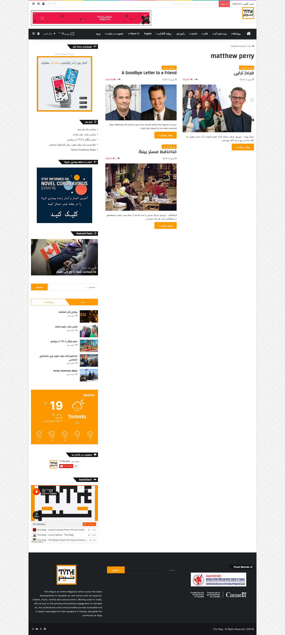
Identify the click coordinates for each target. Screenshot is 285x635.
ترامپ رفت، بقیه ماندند (84, 134)
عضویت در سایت (115, 33)
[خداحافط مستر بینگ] (141, 187)
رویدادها (237, 33)
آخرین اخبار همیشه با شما (64, 54)
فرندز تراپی (244, 73)
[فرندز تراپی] (218, 108)
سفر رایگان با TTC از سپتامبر (81, 139)
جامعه (194, 33)
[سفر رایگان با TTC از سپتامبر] (89, 346)
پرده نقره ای (220, 33)
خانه (250, 46)
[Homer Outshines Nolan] (89, 375)
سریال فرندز (246, 67)
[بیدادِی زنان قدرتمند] (89, 316)
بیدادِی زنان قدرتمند (86, 129)
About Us (134, 33)
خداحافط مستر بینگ (158, 152)
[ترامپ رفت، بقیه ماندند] (89, 331)
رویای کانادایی (165, 33)
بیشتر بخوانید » (243, 147)
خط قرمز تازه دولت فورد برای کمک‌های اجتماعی (72, 144)
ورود (98, 33)
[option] (64, 257)
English (148, 33)
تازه (82, 301)
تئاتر (206, 33)
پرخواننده (49, 301)
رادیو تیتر (180, 33)
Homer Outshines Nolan (204, 3)
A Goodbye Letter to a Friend (149, 73)
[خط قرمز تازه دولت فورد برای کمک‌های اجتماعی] (89, 360)
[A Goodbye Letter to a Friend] (141, 102)
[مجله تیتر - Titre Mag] (248, 13)
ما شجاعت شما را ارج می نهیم (76, 271)
